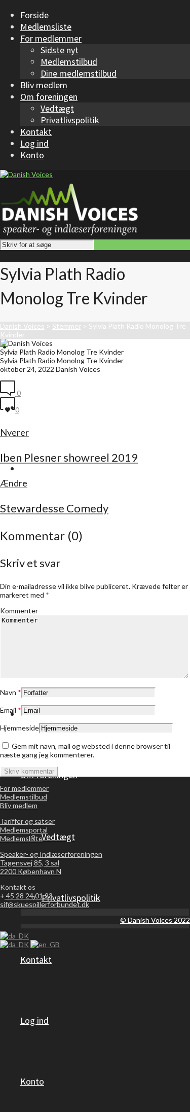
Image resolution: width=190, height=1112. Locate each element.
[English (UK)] (45, 944)
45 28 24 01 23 (29, 895)
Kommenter (19, 610)
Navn (8, 692)
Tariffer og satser (27, 821)
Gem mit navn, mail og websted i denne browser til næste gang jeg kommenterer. (85, 750)
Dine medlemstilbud (79, 73)
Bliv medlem (18, 805)
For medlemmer (24, 788)
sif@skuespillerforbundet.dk (44, 904)
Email (8, 710)
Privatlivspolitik (70, 120)
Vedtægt (57, 108)
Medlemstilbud (69, 61)
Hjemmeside (19, 727)
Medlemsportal (24, 829)
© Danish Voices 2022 (155, 920)
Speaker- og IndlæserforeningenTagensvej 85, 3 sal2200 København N (51, 863)
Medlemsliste (21, 838)
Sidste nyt (60, 50)
